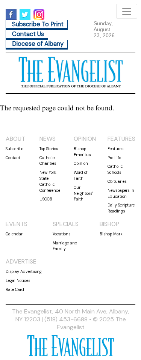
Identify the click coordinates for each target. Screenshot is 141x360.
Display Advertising (24, 271)
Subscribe (14, 148)
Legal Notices (18, 280)
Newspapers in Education (121, 193)
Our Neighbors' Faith (83, 193)
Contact (13, 157)
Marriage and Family (65, 246)
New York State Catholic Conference (49, 181)
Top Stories (48, 148)
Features (115, 148)
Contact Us (28, 34)
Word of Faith (81, 175)
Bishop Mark (111, 233)
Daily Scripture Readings (121, 208)
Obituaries (117, 181)
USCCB (45, 199)
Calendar (14, 233)
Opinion (81, 163)
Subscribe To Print (38, 24)
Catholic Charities (47, 160)
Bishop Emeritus (82, 151)
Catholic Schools (115, 169)
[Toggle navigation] (126, 11)
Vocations (61, 233)
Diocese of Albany (38, 44)
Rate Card (15, 289)
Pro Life (114, 157)
